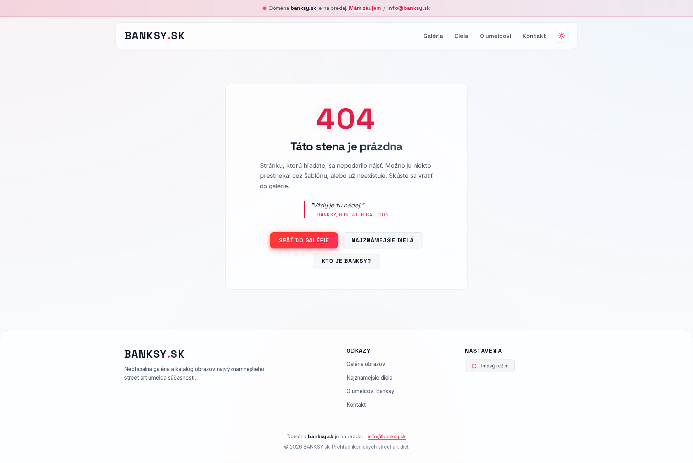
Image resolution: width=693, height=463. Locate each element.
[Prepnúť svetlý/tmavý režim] (561, 36)
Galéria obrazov (365, 364)
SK (155, 35)
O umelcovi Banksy (370, 391)
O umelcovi (495, 36)
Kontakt (534, 36)
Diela (461, 36)
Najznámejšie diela (383, 240)
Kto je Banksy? (346, 260)
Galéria (433, 36)
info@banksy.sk (408, 8)
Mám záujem (365, 8)
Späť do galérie (304, 240)
